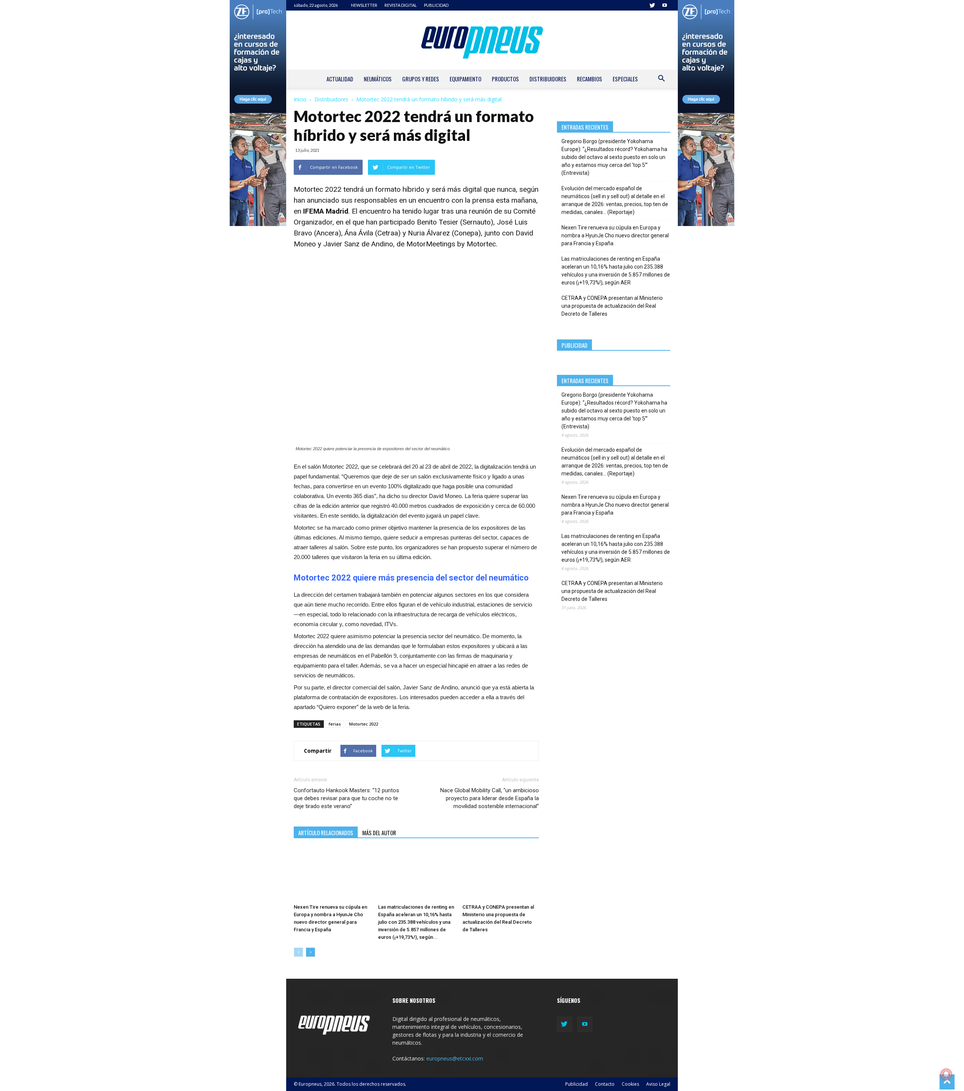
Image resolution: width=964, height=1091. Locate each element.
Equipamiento (465, 79)
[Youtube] (664, 5)
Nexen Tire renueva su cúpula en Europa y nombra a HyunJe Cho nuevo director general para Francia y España (615, 235)
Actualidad (339, 79)
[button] (661, 79)
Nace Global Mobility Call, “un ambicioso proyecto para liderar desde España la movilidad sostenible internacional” (489, 798)
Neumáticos (378, 79)
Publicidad (576, 1084)
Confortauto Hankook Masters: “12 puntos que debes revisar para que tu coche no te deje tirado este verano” (346, 798)
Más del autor (379, 832)
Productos (505, 79)
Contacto (605, 1084)
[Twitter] (652, 5)
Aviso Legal (658, 1084)
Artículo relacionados (325, 832)
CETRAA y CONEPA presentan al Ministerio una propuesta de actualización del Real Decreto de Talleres (612, 306)
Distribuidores (547, 79)
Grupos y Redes (420, 79)
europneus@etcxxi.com (454, 1058)
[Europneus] (482, 40)
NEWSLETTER (364, 5)
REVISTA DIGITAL (400, 5)
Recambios (589, 79)
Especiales (625, 79)
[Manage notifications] (946, 1074)
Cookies (630, 1084)
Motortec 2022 (363, 724)
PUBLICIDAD (436, 5)
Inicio (300, 99)
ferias (335, 724)
